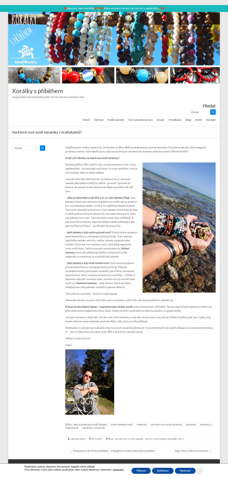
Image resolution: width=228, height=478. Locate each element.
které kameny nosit (122, 424)
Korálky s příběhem (37, 90)
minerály (142, 424)
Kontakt (211, 119)
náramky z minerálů (93, 427)
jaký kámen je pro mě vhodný (90, 424)
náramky (191, 424)
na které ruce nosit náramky (166, 424)
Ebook (160, 119)
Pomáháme (175, 119)
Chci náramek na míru (140, 119)
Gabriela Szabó (77, 438)
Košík (198, 119)
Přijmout (141, 470)
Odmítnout (163, 470)
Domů (86, 119)
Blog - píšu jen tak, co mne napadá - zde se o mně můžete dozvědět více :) (146, 438)
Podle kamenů (115, 119)
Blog (188, 119)
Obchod (98, 119)
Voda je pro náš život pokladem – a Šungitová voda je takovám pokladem (112, 450)
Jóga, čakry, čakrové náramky (192, 450)
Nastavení (185, 470)
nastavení (118, 469)
